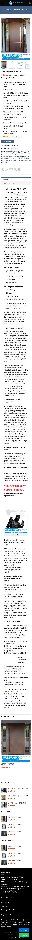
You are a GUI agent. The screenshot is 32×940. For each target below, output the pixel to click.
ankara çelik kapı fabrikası (13, 151)
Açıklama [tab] (5, 179)
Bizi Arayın (24, 930)
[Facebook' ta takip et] (3, 891)
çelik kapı (25, 153)
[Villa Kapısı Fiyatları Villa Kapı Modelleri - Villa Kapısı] (16, 3)
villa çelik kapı (14, 356)
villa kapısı (21, 160)
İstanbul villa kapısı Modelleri (16, 934)
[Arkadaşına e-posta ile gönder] (12, 169)
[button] (2, 3)
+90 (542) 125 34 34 (13, 308)
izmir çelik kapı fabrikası (15, 156)
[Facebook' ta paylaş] (6, 169)
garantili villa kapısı (17, 155)
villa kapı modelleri (13, 160)
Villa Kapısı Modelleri (13, 148)
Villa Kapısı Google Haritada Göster (15, 703)
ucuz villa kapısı (13, 158)
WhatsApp (24, 935)
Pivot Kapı (13, 922)
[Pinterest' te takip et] (15, 891)
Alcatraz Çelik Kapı (10, 165)
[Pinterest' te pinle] (15, 169)
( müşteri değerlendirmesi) (16, 75)
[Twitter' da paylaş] (9, 169)
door (10, 155)
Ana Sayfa (7, 9)
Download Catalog (7, 141)
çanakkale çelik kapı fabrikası (14, 153)
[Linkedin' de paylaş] (19, 169)
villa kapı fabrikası (23, 158)
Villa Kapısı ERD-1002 (7, 765)
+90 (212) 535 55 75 (13, 879)
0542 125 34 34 (15, 882)
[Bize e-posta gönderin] (12, 891)
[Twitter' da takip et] (9, 891)
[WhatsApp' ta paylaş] (3, 169)
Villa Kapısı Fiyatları (13, 924)
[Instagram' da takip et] (6, 891)
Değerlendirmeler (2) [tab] (8, 183)
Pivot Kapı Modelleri (7, 903)
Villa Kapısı (5, 906)
